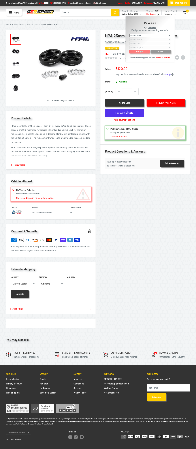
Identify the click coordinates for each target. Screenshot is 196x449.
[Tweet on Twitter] (177, 57)
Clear (160, 51)
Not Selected (150, 27)
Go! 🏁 (139, 51)
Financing (11, 388)
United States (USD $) (16, 432)
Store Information (118, 136)
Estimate (19, 294)
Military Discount (14, 383)
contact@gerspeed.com (79, 3)
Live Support (100, 3)
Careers (77, 388)
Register (44, 383)
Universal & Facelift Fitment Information (35, 198)
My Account (168, 14)
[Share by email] (183, 57)
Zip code (71, 277)
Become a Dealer (48, 392)
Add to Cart (124, 102)
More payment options (124, 119)
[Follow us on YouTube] (82, 437)
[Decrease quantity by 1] (119, 91)
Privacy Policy (80, 392)
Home (8, 24)
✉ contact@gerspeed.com (116, 383)
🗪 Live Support (111, 388)
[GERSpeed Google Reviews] (17, 405)
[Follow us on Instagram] (76, 437)
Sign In (43, 379)
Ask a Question (172, 163)
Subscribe (156, 397)
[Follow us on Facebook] (70, 437)
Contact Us (79, 383)
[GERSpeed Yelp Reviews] (67, 405)
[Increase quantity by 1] (135, 91)
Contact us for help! (162, 57)
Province (43, 277)
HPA (107, 54)
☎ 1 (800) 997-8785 (113, 379)
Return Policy (12, 379)
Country (15, 277)
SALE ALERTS (181, 3)
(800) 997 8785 (58, 3)
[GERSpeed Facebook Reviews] (42, 405)
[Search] (115, 12)
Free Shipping (13, 392)
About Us (78, 379)
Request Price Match (166, 102)
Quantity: (109, 91)
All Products (19, 24)
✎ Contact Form (111, 392)
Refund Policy (16, 309)
